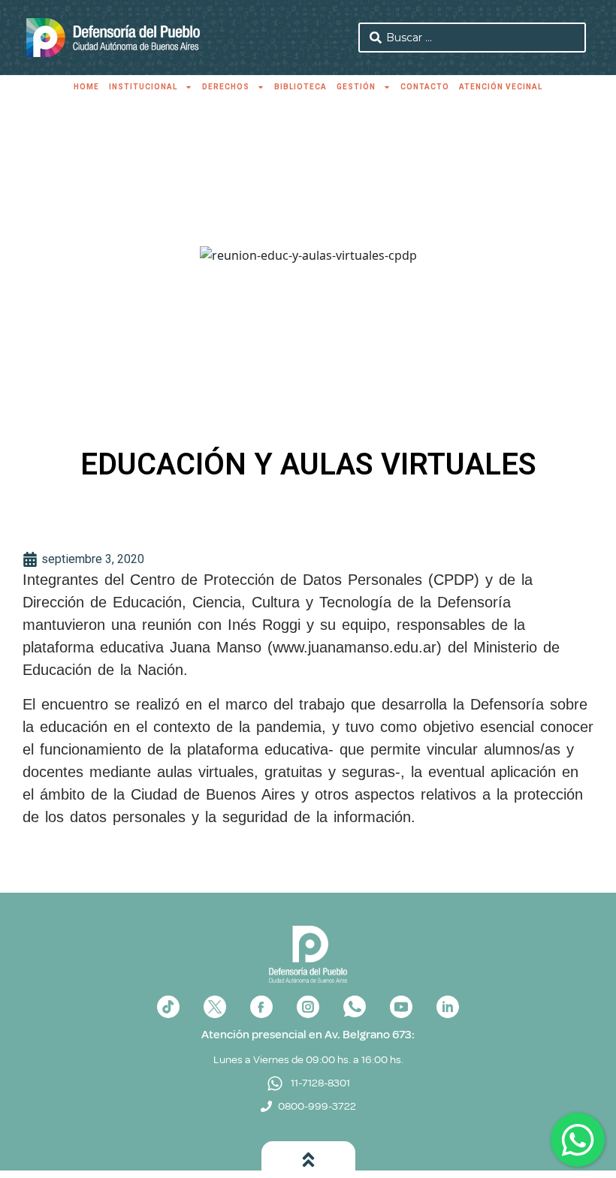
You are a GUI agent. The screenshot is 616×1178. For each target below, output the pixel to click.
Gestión (356, 87)
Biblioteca (300, 87)
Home (86, 87)
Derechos (225, 87)
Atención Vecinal (500, 87)
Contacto (424, 87)
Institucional (143, 87)
